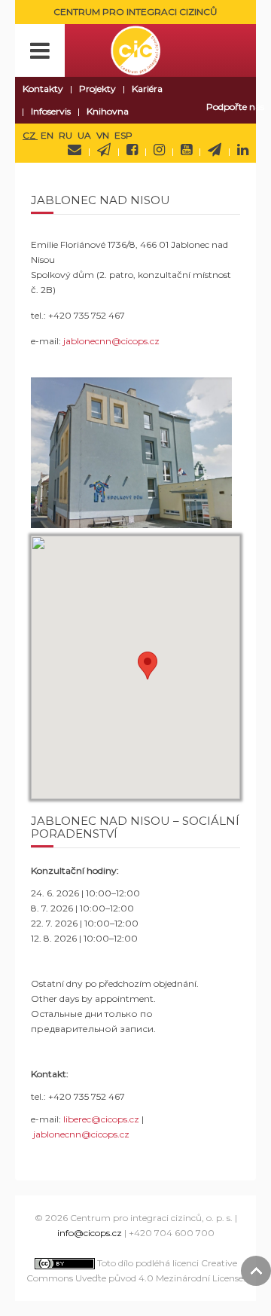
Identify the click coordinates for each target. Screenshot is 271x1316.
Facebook (132, 150)
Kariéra (147, 88)
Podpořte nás (235, 106)
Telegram (214, 150)
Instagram (159, 150)
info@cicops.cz (89, 1232)
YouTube (186, 150)
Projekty (97, 88)
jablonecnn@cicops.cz (111, 341)
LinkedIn (242, 150)
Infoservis (51, 111)
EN (48, 135)
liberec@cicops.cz (101, 1119)
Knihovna (108, 111)
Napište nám (74, 150)
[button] (147, 665)
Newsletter (104, 150)
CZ (30, 135)
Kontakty (43, 88)
